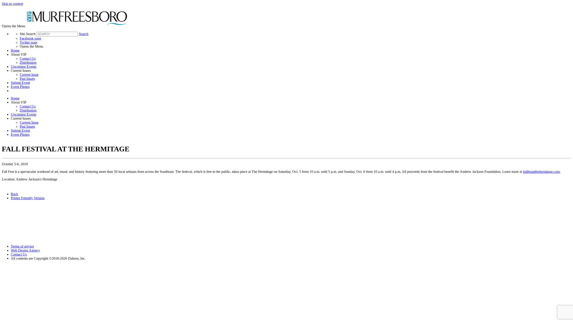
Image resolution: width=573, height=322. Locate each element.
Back (14, 194)
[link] (291, 51)
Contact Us (28, 58)
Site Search (28, 34)
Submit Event (20, 83)
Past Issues (27, 78)
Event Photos (20, 87)
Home (15, 50)
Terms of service (22, 246)
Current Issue (29, 74)
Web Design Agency (25, 250)
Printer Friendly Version (28, 198)
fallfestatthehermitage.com (541, 172)
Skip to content (12, 4)
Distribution (28, 62)
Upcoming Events (23, 66)
